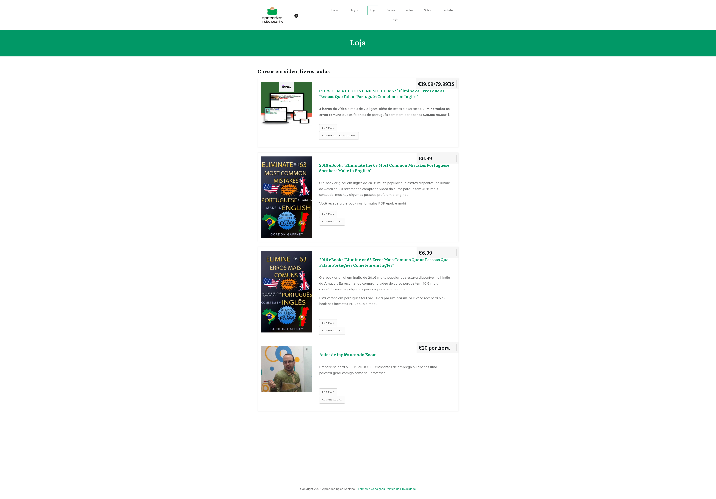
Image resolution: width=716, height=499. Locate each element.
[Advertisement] (358, 445)
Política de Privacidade (401, 489)
